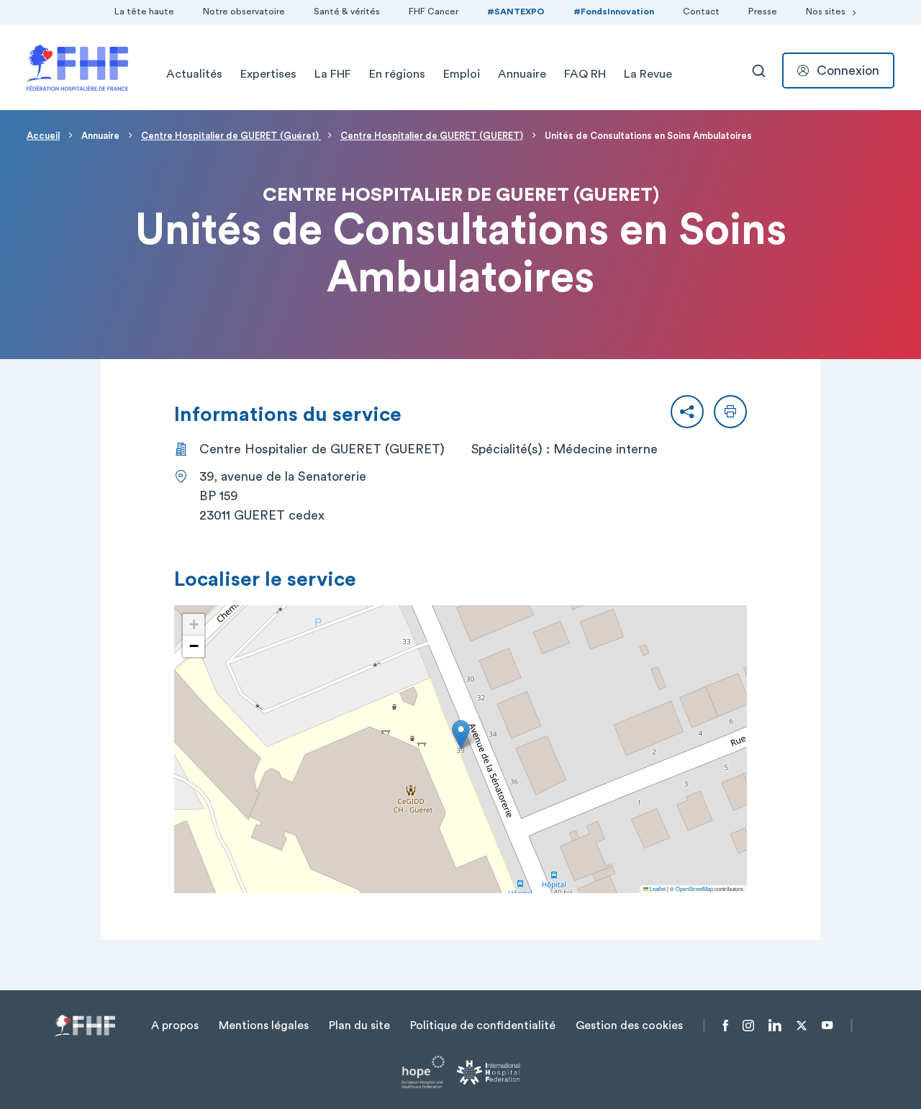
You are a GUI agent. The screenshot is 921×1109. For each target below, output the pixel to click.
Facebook (726, 1025)
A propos (175, 1025)
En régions (397, 74)
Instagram (748, 1025)
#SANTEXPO (516, 11)
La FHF (332, 74)
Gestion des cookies (629, 1025)
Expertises (268, 74)
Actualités (194, 74)
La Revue (648, 74)
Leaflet (657, 888)
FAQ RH (585, 74)
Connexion (848, 70)
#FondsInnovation (613, 11)
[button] (687, 411)
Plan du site (359, 1025)
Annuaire (522, 74)
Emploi (461, 74)
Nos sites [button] (825, 11)
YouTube (827, 1025)
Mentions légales (264, 1025)
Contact (701, 11)
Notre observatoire (244, 11)
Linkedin (775, 1025)
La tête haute (144, 11)
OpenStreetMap (694, 888)
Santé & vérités (347, 11)
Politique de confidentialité (482, 1025)
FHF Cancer (433, 11)
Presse (762, 11)
